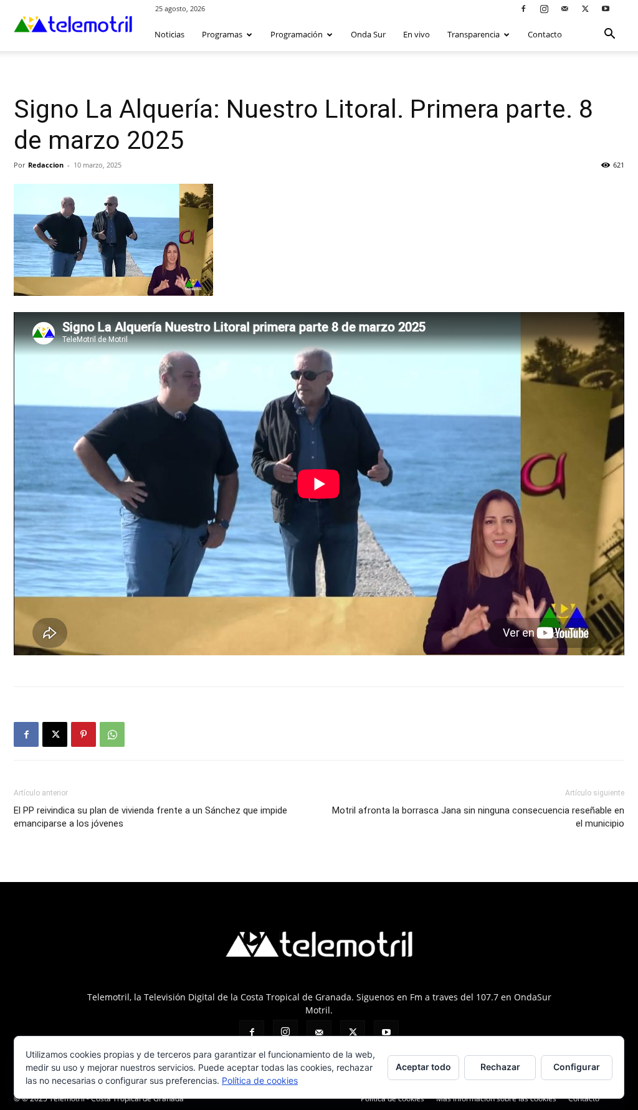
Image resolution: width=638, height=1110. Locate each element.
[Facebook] (523, 8)
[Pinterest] (83, 734)
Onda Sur (368, 34)
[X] (585, 8)
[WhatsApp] (112, 734)
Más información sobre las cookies (496, 1098)
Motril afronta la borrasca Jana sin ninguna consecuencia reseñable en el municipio (478, 817)
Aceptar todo (423, 1066)
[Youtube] (605, 8)
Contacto (545, 34)
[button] (609, 35)
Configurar (576, 1066)
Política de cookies (392, 1098)
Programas (222, 34)
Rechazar (500, 1066)
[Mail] (564, 8)
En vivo (416, 34)
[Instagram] (544, 8)
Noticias (169, 34)
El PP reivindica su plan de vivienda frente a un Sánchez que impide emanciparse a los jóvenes (150, 817)
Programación (296, 34)
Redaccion (46, 164)
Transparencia (473, 34)
